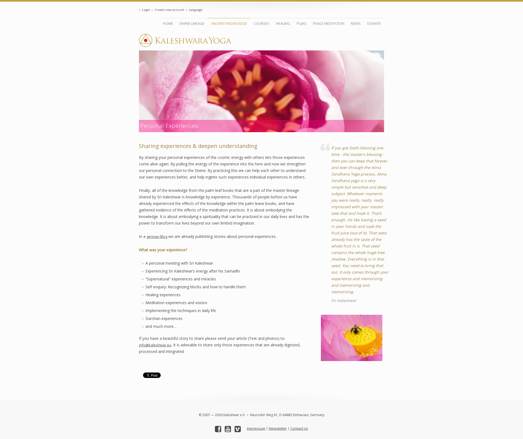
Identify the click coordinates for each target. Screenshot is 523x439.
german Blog (157, 236)
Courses (261, 23)
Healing (283, 23)
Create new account (169, 10)
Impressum (256, 428)
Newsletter (278, 428)
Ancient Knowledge (229, 23)
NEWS (356, 23)
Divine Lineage (192, 23)
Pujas (301, 23)
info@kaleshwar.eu (155, 345)
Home (168, 23)
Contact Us (299, 428)
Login (146, 10)
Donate (374, 23)
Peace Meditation (328, 23)
